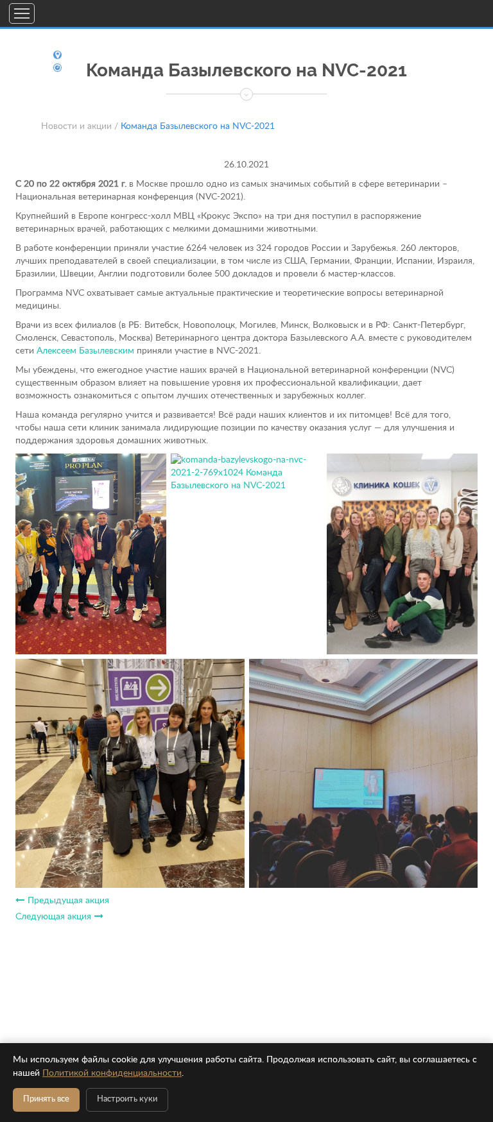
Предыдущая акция (68, 900)
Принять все (46, 1099)
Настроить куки (127, 1099)
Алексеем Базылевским (85, 350)
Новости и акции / (79, 126)
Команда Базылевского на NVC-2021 (198, 126)
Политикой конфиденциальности (112, 1073)
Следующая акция (53, 916)
